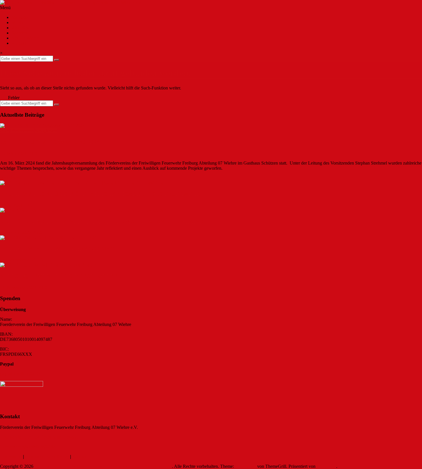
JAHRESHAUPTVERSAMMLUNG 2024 (50, 142)
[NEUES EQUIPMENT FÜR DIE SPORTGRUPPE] (50, 265)
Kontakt (18, 43)
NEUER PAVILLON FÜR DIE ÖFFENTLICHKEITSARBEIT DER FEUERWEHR (100, 194)
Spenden (19, 32)
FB (31, 153)
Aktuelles (20, 27)
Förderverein (22, 130)
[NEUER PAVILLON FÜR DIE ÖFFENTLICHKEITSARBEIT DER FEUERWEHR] (82, 183)
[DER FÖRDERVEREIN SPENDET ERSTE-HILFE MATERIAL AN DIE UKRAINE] (83, 210)
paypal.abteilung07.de (20, 373)
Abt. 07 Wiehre (25, 38)
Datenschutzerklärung (47, 456)
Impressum (11, 456)
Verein (17, 22)
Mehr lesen (10, 177)
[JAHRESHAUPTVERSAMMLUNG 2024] (42, 125)
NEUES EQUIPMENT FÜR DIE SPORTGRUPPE (60, 276)
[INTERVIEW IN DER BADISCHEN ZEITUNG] (48, 237)
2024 (4, 130)
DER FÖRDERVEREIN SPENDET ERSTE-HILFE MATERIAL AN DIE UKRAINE (101, 221)
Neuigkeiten (46, 130)
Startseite (19, 17)
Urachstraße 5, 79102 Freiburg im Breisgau (39, 437)
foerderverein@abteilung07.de (27, 446)
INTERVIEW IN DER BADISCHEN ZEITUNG (57, 249)
